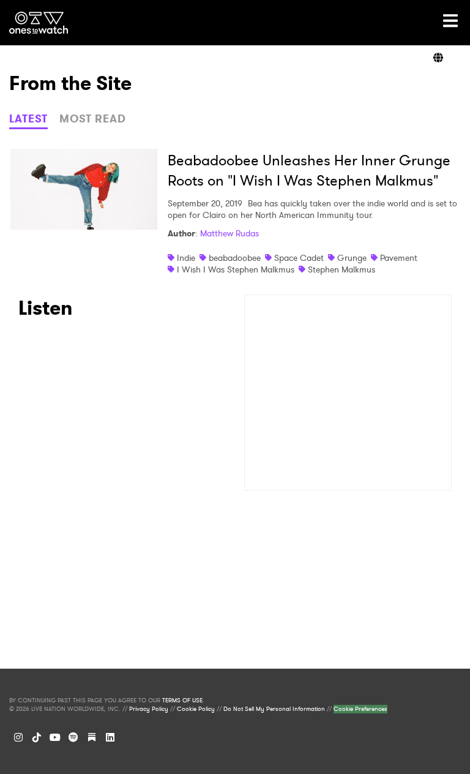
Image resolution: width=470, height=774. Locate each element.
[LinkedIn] (110, 737)
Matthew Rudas (229, 233)
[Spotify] (73, 737)
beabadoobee (235, 258)
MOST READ (92, 119)
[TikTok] (37, 737)
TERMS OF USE (182, 700)
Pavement (398, 258)
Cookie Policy (196, 709)
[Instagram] (18, 737)
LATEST (28, 119)
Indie (186, 258)
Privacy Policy (148, 709)
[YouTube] (55, 737)
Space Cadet (299, 258)
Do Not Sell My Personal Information (274, 709)
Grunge (352, 258)
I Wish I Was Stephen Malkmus (235, 269)
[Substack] (92, 737)
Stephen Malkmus (341, 269)
